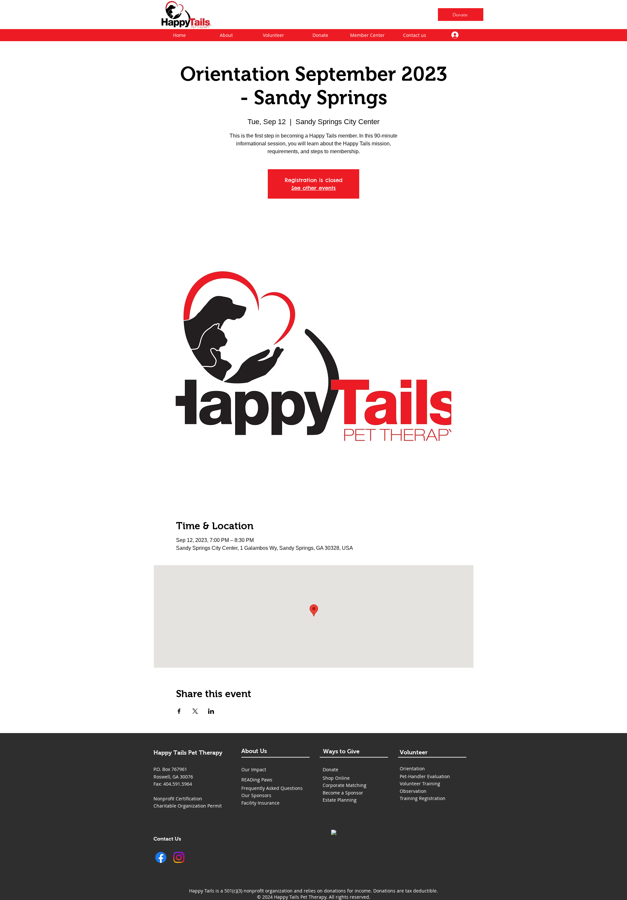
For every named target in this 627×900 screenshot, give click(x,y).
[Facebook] (160, 857)
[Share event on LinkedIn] (211, 711)
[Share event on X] (195, 711)
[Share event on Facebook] (179, 711)
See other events (313, 188)
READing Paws (256, 780)
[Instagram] (178, 857)
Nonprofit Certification (177, 798)
